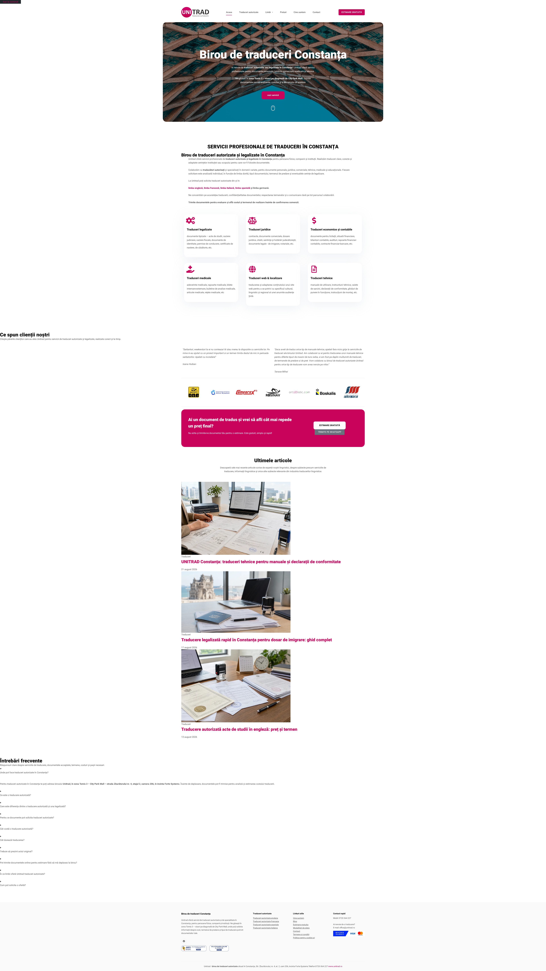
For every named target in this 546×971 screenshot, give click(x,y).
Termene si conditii (301, 934)
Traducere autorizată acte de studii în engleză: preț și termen (239, 729)
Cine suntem (300, 12)
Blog (295, 921)
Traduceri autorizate (248, 12)
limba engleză (195, 188)
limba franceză (211, 188)
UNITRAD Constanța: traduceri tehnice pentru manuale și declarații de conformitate (261, 561)
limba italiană (227, 188)
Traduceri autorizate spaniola (266, 924)
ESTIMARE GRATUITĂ (351, 12)
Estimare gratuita (300, 924)
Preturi (283, 12)
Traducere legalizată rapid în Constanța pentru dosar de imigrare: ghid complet (256, 639)
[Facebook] (184, 941)
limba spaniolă (242, 188)
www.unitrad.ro (335, 966)
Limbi (268, 12)
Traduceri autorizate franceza (266, 921)
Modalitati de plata (301, 928)
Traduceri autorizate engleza (265, 918)
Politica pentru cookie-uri (304, 938)
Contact (316, 12)
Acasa (229, 12)
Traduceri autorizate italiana (265, 928)
